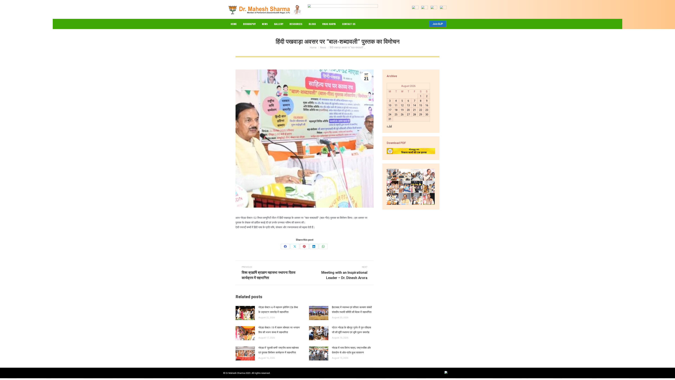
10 (389, 105)
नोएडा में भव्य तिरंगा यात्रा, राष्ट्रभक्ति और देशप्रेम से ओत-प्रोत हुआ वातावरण (351, 350)
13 (408, 105)
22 (420, 110)
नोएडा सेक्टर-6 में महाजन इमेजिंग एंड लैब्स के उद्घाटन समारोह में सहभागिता (278, 310)
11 (396, 105)
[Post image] (245, 313)
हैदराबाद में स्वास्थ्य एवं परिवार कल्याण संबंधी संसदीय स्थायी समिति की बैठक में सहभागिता (352, 310)
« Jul (389, 126)
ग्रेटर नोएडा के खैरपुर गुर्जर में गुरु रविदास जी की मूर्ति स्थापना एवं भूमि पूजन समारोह (351, 330)
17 (389, 110)
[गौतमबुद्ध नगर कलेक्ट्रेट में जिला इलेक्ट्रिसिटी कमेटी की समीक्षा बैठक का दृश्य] (405, 175)
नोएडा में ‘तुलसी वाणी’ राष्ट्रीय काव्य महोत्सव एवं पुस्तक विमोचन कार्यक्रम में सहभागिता (278, 350)
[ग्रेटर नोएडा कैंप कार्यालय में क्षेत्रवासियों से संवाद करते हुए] (417, 175)
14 (414, 105)
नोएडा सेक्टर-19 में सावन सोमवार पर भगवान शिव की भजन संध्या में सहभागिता (279, 330)
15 (420, 105)
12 (402, 105)
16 (426, 105)
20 (408, 110)
